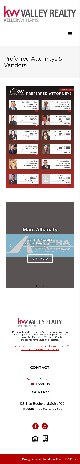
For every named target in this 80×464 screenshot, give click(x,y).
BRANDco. (69, 459)
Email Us (43, 384)
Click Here (40, 258)
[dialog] (70, 33)
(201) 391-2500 (42, 379)
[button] (10, 245)
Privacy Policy (20, 345)
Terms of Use (35, 345)
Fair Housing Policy (54, 345)
